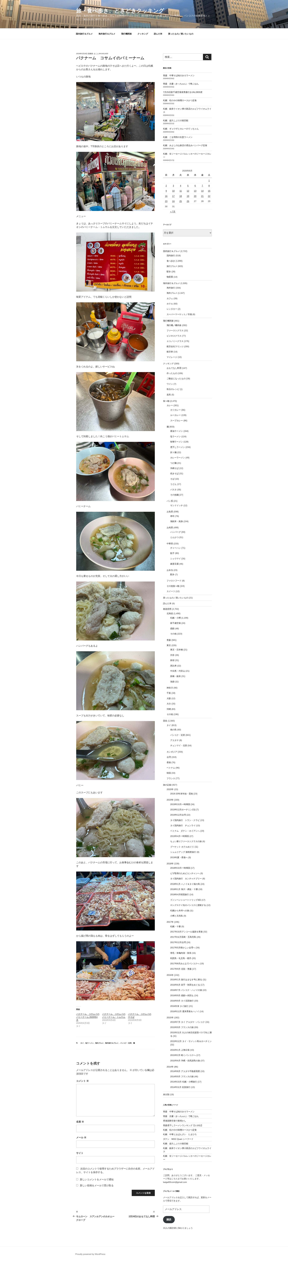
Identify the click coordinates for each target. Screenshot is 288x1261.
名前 (80, 1121)
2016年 (170, 975)
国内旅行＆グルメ (84, 34)
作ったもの (172, 373)
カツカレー (175, 410)
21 (202, 196)
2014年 (170, 1067)
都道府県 (167, 609)
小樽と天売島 (176, 916)
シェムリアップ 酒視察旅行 (183, 852)
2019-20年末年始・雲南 (181, 793)
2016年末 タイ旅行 (179, 1006)
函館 (172, 628)
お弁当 (170, 570)
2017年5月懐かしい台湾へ (182, 947)
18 (180, 196)
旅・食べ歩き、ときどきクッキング (120, 11)
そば (172, 479)
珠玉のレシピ (173, 389)
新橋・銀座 (175, 676)
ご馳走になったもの (176, 378)
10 (173, 191)
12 (188, 191)
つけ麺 (173, 463)
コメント (82, 1081)
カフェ (170, 298)
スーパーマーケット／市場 (179, 314)
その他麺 (174, 495)
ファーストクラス (175, 330)
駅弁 (169, 271)
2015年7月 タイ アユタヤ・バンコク (187, 1022)
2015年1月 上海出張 (179, 1050)
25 (180, 201)
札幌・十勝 (175, 926)
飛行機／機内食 (174, 325)
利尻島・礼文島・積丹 (180, 958)
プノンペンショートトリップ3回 (185, 900)
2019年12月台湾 (178, 815)
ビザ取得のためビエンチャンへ (185, 873)
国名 (165, 721)
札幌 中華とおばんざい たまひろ (180, 1134)
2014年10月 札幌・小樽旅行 (183, 1082)
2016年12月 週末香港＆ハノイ (184, 1011)
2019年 (170, 800)
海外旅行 (171, 288)
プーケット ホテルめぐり (182, 847)
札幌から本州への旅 (179, 910)
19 (188, 196)
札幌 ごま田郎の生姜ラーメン (177, 137)
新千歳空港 (175, 623)
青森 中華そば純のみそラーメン (179, 75)
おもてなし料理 (174, 368)
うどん (173, 484)
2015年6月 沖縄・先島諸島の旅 (185, 1060)
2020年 (170, 789)
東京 (169, 645)
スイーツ (171, 591)
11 (181, 191)
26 (188, 201)
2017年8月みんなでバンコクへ (184, 963)
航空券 (170, 351)
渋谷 (172, 655)
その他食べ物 (173, 586)
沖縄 (169, 709)
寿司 (172, 516)
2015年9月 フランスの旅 (182, 1027)
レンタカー (172, 309)
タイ (82, 1043)
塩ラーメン (89, 1043)
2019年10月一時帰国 (180, 804)
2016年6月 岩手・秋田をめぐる (185, 985)
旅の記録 (167, 785)
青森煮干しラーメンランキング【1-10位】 (183, 1125)
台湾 (169, 757)
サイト (79, 1153)
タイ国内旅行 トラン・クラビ (185, 820)
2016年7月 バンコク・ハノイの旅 (186, 990)
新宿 (172, 660)
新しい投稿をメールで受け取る (97, 1185)
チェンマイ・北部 (178, 745)
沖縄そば (174, 468)
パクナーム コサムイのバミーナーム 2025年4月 (87, 1017)
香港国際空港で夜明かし (174, 1121)
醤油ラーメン (176, 431)
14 (202, 191)
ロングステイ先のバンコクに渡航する (188, 905)
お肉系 (170, 527)
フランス (171, 778)
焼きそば (174, 473)
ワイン (170, 384)
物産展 (170, 277)
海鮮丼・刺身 (176, 521)
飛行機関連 (126, 34)
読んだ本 (158, 34)
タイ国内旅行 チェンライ (182, 825)
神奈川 (170, 688)
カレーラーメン (177, 457)
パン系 (170, 501)
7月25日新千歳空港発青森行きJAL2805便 (182, 92)
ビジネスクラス (174, 336)
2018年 (170, 863)
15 (209, 191)
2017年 (170, 922)
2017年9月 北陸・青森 (181, 969)
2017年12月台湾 (178, 942)
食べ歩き (171, 261)
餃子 (172, 553)
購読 (168, 1219)
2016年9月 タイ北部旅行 (182, 1000)
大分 (169, 703)
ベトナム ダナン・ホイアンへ (185, 831)
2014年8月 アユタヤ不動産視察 (185, 1071)
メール (81, 1137)
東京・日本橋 (176, 649)
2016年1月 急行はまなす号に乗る (186, 979)
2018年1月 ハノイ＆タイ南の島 (185, 884)
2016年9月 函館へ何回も (182, 995)
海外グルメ (99, 1043)
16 (166, 196)
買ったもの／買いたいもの (180, 34)
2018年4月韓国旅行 (179, 894)
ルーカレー (175, 415)
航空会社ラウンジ (175, 346)
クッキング (143, 34)
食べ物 (166, 401)
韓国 (169, 773)
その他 (173, 634)
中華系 (170, 543)
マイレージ (172, 357)
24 (173, 201)
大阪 (169, 698)
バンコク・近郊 (126, 1043)
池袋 (172, 681)
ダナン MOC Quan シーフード (178, 1139)
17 (173, 196)
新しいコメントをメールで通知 (97, 1179)
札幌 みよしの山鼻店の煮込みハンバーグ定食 (185, 145)
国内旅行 (171, 255)
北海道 (170, 613)
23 (166, 201)
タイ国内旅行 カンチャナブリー (186, 878)
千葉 (169, 693)
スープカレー (176, 420)
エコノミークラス (175, 341)
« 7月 (172, 211)
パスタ (173, 489)
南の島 (173, 729)
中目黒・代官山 (177, 671)
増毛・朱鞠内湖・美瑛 (180, 953)
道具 (169, 394)
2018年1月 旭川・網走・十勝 (184, 889)
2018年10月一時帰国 (180, 868)
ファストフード (174, 580)
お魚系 (170, 511)
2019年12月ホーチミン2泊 (182, 809)
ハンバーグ (175, 532)
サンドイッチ (176, 505)
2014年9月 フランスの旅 (182, 1076)
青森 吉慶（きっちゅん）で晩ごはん (181, 84)
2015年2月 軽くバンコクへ (183, 1055)
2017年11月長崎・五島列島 (183, 937)
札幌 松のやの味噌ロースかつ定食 (180, 100)
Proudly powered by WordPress (90, 1254)
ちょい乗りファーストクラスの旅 (186, 841)
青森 (169, 640)
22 (209, 196)
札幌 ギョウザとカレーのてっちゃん (181, 129)
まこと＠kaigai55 (101, 53)
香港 (169, 762)
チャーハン (175, 548)
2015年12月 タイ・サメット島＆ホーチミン (191, 1041)
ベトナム (171, 768)
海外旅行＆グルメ (107, 34)
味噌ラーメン (176, 441)
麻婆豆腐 (174, 564)
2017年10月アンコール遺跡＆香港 (186, 931)
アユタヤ (174, 740)
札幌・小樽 (175, 618)
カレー (170, 405)
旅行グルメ (172, 266)
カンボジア (172, 752)
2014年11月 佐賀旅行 (180, 1087)
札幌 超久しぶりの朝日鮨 (175, 120)
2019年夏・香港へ (179, 857)
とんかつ (174, 537)
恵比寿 (173, 665)
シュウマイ (175, 558)
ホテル (170, 303)
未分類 (166, 1094)
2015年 (170, 1017)
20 (195, 196)
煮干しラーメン (177, 447)
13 (195, 191)
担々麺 (173, 452)
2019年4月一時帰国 (179, 836)
